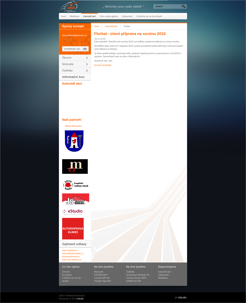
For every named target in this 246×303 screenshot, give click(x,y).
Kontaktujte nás (72, 49)
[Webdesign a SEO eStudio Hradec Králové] (180, 297)
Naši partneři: (72, 119)
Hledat (184, 7)
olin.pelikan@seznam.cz (74, 35)
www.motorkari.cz (70, 250)
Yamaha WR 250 (102, 278)
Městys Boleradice (73, 126)
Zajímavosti (127, 16)
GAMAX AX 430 (133, 281)
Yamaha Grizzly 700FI (136, 278)
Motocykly (68, 64)
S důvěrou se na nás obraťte (149, 16)
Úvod (96, 26)
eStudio (80, 299)
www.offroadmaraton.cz (72, 253)
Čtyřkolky (67, 70)
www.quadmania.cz (71, 256)
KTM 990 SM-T (101, 275)
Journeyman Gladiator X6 (137, 275)
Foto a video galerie (109, 16)
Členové (66, 57)
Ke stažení (67, 275)
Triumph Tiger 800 (102, 281)
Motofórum (74, 16)
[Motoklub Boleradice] (75, 6)
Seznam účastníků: (102, 65)
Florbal (127, 26)
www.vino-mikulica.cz (72, 260)
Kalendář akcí (111, 26)
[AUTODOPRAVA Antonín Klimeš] (73, 239)
